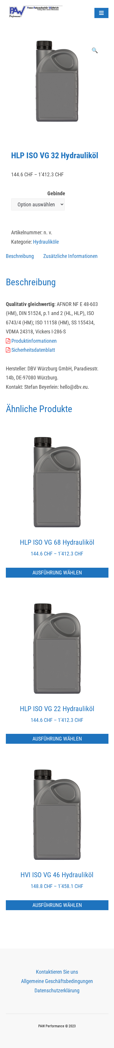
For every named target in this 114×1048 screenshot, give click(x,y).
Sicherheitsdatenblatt (32, 350)
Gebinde (56, 193)
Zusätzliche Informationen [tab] (70, 256)
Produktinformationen (33, 341)
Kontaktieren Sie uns (57, 972)
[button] (94, 50)
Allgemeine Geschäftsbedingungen (57, 981)
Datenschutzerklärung (57, 990)
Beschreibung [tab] (20, 256)
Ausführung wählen (57, 572)
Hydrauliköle (46, 242)
